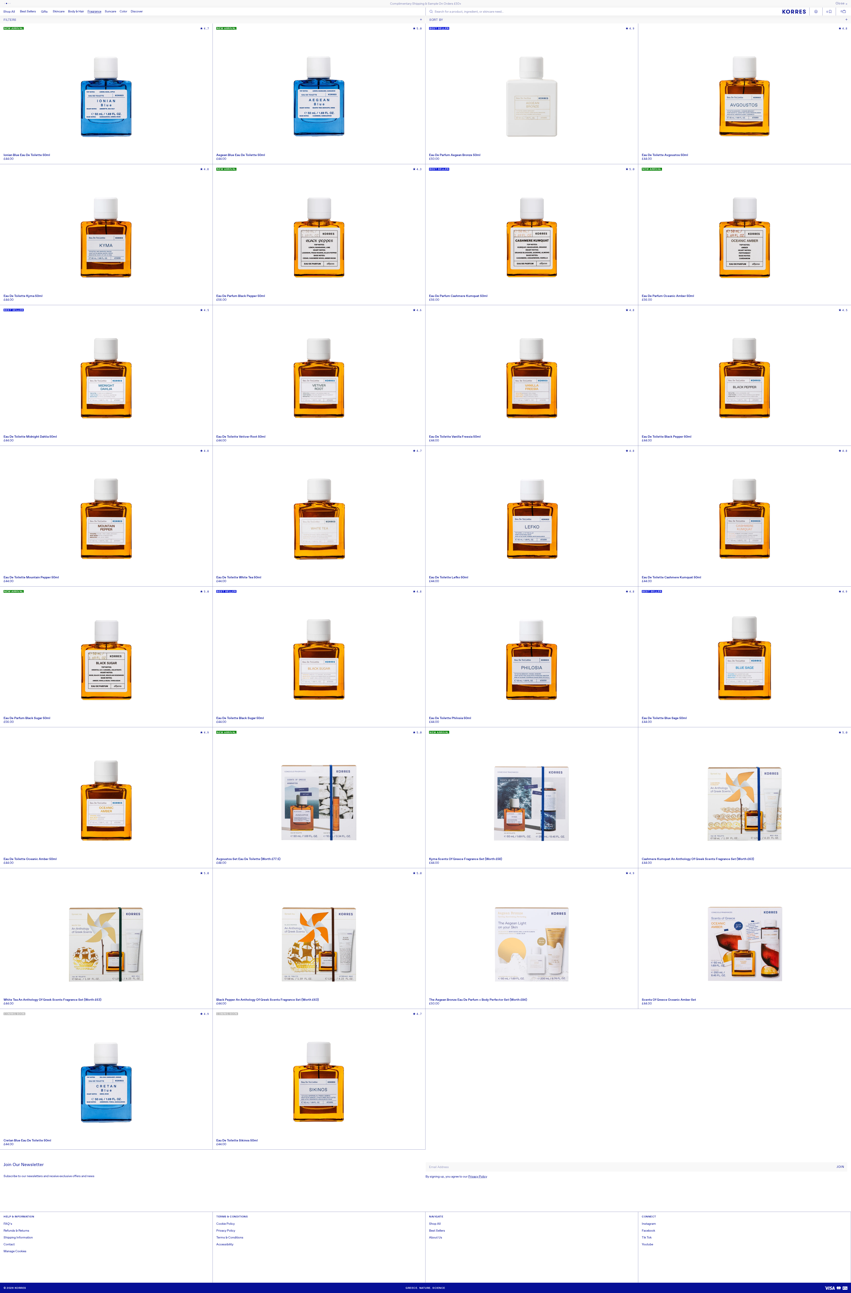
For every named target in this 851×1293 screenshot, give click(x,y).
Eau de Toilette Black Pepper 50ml (666, 437)
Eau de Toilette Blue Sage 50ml (664, 718)
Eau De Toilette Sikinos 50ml (237, 1140)
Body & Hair (76, 11)
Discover (137, 11)
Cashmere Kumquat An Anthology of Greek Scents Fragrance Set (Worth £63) (698, 859)
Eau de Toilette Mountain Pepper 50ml (31, 577)
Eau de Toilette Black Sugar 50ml (240, 718)
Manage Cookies (15, 1251)
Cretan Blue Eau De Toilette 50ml (27, 1140)
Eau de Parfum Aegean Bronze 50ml (454, 155)
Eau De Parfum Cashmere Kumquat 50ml (458, 296)
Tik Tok (647, 1238)
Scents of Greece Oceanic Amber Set (669, 1000)
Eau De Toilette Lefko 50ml (448, 577)
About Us (435, 1238)
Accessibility (224, 1244)
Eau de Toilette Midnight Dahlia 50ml (30, 437)
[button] (58, 12)
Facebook (648, 1231)
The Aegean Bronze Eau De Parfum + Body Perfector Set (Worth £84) (478, 1000)
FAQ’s (8, 1224)
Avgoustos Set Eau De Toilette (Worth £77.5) (248, 859)
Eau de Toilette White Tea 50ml (238, 577)
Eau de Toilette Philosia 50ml (450, 718)
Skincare (58, 11)
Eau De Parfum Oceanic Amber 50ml (668, 296)
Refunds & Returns (16, 1231)
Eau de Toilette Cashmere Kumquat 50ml (671, 577)
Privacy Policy (477, 1177)
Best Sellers (437, 1231)
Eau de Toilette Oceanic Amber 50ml (30, 859)
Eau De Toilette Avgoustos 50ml (665, 155)
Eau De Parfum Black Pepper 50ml (240, 296)
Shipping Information (18, 1238)
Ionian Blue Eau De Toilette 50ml (27, 155)
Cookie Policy (225, 1224)
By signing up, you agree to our (456, 1177)
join (840, 1167)
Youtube (647, 1244)
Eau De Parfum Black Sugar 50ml (27, 718)
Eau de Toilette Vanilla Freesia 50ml (455, 437)
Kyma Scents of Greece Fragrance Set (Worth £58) (465, 859)
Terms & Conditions (229, 1238)
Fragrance (94, 11)
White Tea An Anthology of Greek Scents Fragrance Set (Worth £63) (52, 1000)
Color (123, 11)
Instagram (649, 1224)
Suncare (110, 11)
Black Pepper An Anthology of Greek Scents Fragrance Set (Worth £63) (267, 1000)
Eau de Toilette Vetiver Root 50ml (240, 437)
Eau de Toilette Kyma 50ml (23, 296)
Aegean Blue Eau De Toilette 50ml (240, 155)
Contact (9, 1244)
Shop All (435, 1224)
